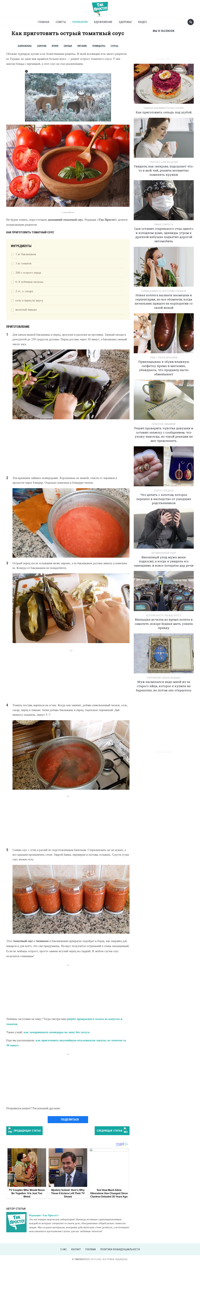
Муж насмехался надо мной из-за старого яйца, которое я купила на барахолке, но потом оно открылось (163, 686)
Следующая (109, 1130)
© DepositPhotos (67, 212)
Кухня (55, 46)
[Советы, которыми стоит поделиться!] (100, 7)
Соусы (114, 46)
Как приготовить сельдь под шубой (164, 112)
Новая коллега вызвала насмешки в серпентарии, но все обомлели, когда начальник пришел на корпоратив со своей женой (164, 301)
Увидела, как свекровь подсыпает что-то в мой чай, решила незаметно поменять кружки (164, 170)
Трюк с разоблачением (164, 357)
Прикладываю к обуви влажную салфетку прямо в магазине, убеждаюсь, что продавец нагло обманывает (163, 368)
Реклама (90, 1249)
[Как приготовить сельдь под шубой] (164, 85)
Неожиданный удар (163, 553)
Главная (43, 22)
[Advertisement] (68, 447)
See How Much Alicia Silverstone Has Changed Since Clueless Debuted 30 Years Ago (109, 1193)
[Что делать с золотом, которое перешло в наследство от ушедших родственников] (164, 467)
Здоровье (125, 22)
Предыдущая (27, 1130)
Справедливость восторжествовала (163, 291)
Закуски (41, 46)
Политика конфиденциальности (120, 1249)
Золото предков (164, 490)
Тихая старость (163, 224)
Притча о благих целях (164, 162)
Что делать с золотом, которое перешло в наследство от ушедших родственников (163, 499)
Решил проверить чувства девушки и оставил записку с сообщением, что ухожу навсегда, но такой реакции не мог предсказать (163, 434)
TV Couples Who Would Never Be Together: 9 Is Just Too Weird (27, 1193)
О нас (63, 1249)
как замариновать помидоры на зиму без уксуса (56, 1032)
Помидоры (98, 46)
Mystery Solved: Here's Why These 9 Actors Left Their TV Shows (68, 1193)
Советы (61, 22)
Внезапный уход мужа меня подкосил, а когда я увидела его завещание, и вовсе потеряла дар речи (163, 561)
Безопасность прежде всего (163, 615)
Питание (82, 46)
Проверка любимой (163, 424)
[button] (26, 71)
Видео (142, 22)
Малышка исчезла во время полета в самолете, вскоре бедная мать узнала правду (164, 623)
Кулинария (80, 22)
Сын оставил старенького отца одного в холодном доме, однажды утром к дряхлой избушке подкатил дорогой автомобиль (163, 235)
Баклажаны (25, 46)
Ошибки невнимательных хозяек (164, 108)
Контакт (76, 1249)
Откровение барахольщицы (163, 677)
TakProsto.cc (82, 1259)
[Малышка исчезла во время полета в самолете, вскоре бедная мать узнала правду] (164, 592)
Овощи (68, 46)
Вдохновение (103, 22)
